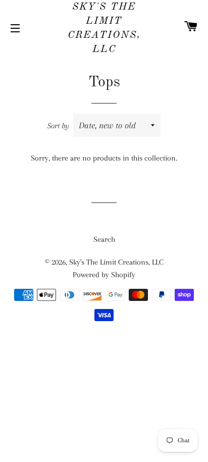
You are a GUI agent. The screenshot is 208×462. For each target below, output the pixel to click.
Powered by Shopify (104, 274)
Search (104, 239)
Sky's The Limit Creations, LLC (104, 28)
